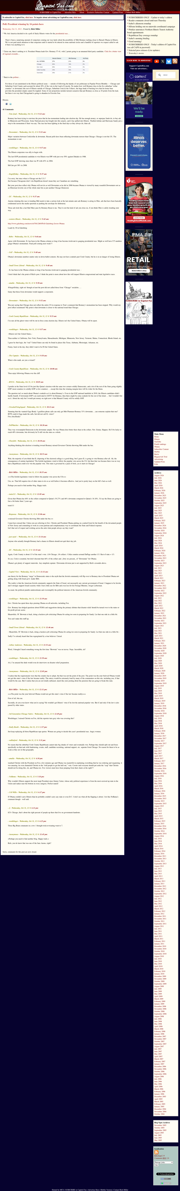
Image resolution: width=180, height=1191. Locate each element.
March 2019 (158, 698)
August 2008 (159, 1016)
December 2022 (160, 585)
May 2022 (158, 603)
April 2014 (158, 846)
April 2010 (158, 966)
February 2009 (159, 1001)
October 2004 (159, 1114)
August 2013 (159, 866)
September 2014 (160, 833)
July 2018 (158, 718)
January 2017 (159, 763)
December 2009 (160, 976)
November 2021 (160, 618)
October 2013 (159, 861)
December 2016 (160, 766)
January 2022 (159, 613)
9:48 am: (37, 252)
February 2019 (159, 700)
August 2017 (159, 746)
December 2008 (160, 1006)
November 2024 (160, 528)
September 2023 (160, 563)
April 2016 (158, 786)
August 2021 (159, 625)
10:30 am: (41, 441)
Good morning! (135, 41)
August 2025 (159, 505)
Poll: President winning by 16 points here (23, 24)
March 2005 (158, 1101)
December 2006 (160, 1066)
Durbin (157, 451)
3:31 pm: (42, 740)
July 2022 (158, 598)
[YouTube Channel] (156, 63)
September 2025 (160, 503)
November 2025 (160, 498)
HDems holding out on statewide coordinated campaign (152, 26)
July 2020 (158, 658)
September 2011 (160, 923)
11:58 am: (43, 658)
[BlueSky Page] (169, 63)
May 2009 (158, 993)
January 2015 (159, 823)
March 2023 (158, 578)
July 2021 (158, 628)
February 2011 (159, 941)
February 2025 (159, 520)
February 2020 (159, 670)
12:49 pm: (58, 714)
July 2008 (158, 1019)
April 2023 (158, 575)
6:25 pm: (43, 821)
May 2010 (158, 963)
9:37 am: (43, 147)
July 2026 (158, 478)
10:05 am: (40, 382)
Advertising (158, 459)
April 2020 (158, 665)
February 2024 (159, 550)
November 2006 (160, 1069)
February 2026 (159, 490)
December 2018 (160, 706)
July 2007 (158, 1049)
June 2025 (158, 510)
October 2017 (159, 741)
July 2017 (158, 748)
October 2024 (159, 530)
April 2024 (158, 545)
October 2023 (159, 560)
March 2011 (158, 938)
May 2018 (158, 723)
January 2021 (159, 643)
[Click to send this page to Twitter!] (10, 104)
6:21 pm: (35, 808)
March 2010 (158, 968)
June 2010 (158, 961)
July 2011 (158, 928)
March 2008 (158, 1029)
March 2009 (158, 999)
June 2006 (158, 1081)
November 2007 (160, 1039)
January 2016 (159, 793)
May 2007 (158, 1054)
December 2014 (160, 826)
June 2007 (158, 1051)
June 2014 (158, 841)
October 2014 (159, 831)
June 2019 (158, 690)
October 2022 (159, 590)
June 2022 (158, 600)
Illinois (157, 439)
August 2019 (159, 685)
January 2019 (159, 703)
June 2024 (158, 540)
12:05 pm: (44, 671)
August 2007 (159, 1046)
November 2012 (160, 888)
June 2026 (158, 480)
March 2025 (158, 518)
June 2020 (158, 660)
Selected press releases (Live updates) (144, 50)
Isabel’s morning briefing (139, 38)
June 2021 (158, 630)
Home (156, 436)
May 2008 (158, 1024)
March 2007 (158, 1059)
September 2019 (160, 683)
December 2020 (160, 645)
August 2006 (159, 1076)
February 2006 (159, 1091)
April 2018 (158, 726)
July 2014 (158, 838)
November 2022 (160, 588)
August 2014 (159, 836)
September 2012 (160, 893)
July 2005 (158, 1135)
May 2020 (158, 663)
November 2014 (160, 828)
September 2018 (160, 713)
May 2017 (158, 753)
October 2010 (159, 951)
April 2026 (158, 485)
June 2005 (158, 1137)
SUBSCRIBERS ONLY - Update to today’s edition (150, 17)
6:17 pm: (41, 792)
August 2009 (159, 986)
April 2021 (158, 635)
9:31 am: (42, 132)
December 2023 (160, 555)
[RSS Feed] (175, 63)
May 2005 (158, 1140)
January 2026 (159, 493)
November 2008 (160, 1009)
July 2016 (158, 778)
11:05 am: (41, 494)
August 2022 (159, 595)
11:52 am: (47, 645)
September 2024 (160, 533)
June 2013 (158, 871)
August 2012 (159, 896)
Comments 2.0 (161, 1158)
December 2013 (160, 856)
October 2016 (159, 771)
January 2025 (159, 523)
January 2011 (159, 943)
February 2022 (159, 610)
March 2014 (158, 848)
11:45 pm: (44, 834)
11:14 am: (42, 536)
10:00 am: (54, 368)
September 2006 (160, 1074)
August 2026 (159, 475)
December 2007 (160, 1036)
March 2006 (158, 1089)
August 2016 (159, 776)
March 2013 (158, 878)
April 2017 (158, 756)
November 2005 (160, 1125)
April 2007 (158, 1056)
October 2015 (159, 801)
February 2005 (159, 1104)
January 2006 (159, 1094)
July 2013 (158, 868)
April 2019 (158, 695)
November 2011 (160, 918)
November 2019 (160, 678)
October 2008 (159, 1011)
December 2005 (160, 1096)
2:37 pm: (43, 727)
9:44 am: (38, 236)
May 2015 (158, 813)
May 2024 (158, 543)
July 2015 (158, 808)
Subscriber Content (161, 449)
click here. (78, 17)
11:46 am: (50, 627)
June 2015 (158, 811)
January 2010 (159, 973)
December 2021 (160, 615)
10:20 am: (44, 425)
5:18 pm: (40, 776)
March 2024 (158, 548)
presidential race (62, 33)
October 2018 (159, 711)
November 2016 (160, 768)
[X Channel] (163, 63)
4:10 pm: (39, 758)
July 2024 (158, 538)
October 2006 (159, 1071)
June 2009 (158, 991)
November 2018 (160, 708)
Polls (156, 464)
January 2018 (159, 733)
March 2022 (158, 608)
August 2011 (159, 926)
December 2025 (160, 495)
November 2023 (160, 558)
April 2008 (158, 1026)
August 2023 (159, 565)
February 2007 (159, 1061)
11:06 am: (42, 514)
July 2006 (158, 1079)
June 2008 (158, 1021)
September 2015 (160, 803)
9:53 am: (53, 316)
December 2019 (160, 675)
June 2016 (158, 781)
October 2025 (159, 500)
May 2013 (158, 873)
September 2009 (160, 983)
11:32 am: (37, 550)
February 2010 (159, 971)
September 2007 (160, 1044)
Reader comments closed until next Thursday (147, 20)
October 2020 (159, 650)
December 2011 (160, 916)
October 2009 (159, 981)
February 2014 (159, 851)
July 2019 (158, 688)
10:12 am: (51, 407)
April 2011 (158, 936)
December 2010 (160, 946)
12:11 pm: (43, 689)
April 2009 (158, 996)
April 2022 (158, 605)
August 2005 (159, 1132)
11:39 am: (43, 598)
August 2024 (159, 535)
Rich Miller (13, 472)
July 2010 (158, 958)
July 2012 (158, 898)
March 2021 (158, 638)
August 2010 (159, 956)
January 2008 (159, 1034)
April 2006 (158, 1086)
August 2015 (159, 806)
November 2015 (160, 798)
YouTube (157, 441)
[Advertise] (139, 61)
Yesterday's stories (136, 53)
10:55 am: (43, 472)
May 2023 (158, 573)
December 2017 (160, 736)
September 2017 (160, 743)
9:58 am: (43, 355)
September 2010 (160, 953)
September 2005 (160, 1130)
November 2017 (160, 738)
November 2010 (160, 948)
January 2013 (159, 883)
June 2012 (158, 901)
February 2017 (159, 761)
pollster (16, 77)
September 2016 (160, 773)
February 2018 (159, 731)
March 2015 (158, 818)
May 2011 (158, 933)
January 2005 (159, 1106)
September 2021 (160, 623)
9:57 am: (43, 329)
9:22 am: (41, 114)
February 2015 (159, 821)
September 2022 (160, 593)
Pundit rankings (160, 444)
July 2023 (158, 568)
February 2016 (159, 791)
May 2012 (158, 903)
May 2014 (158, 843)
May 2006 (158, 1084)
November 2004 (160, 1111)
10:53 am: (44, 454)
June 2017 (158, 751)
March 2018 (158, 728)
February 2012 (159, 911)
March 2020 (158, 668)
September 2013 (160, 863)
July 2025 (158, 508)
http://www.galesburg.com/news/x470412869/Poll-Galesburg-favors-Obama (36, 223)
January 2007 (159, 1064)
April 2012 (158, 906)
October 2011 (159, 921)
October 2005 (159, 1127)
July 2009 (158, 988)
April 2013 (158, 876)
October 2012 (159, 891)
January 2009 (159, 1004)
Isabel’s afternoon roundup (140, 23)
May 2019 (158, 693)
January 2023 (159, 583)
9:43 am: (45, 219)
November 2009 (160, 978)
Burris (156, 454)
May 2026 (158, 483)
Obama (157, 446)
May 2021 (158, 633)
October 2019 (159, 680)
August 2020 (159, 655)
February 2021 (159, 640)
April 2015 (158, 816)
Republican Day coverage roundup (143, 35)
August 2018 (159, 716)
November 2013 (160, 858)
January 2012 (159, 913)
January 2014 (159, 853)
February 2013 (159, 881)
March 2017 (158, 758)
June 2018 (158, 721)
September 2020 (160, 653)
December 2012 (160, 886)
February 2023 (159, 580)
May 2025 (158, 513)
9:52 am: (42, 300)
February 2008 (159, 1031)
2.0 (159, 1155)
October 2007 (159, 1041)
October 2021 (159, 620)
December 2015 (160, 796)
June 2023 (158, 570)
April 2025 (158, 515)
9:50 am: (39, 283)
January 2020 (159, 673)
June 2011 (158, 931)
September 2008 (160, 1014)
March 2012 (158, 908)
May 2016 (158, 783)
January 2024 (159, 553)
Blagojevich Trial (160, 456)
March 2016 (158, 788)
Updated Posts (159, 461)
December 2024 (160, 525)
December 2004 (160, 1109)
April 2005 (158, 1099)
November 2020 (160, 648)
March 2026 (158, 488)
